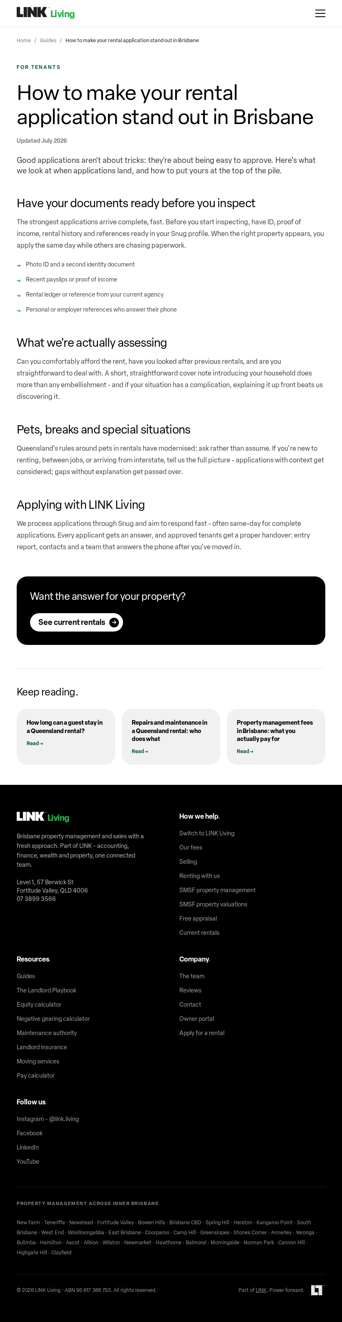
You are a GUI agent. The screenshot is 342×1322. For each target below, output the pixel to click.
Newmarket (137, 1243)
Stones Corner (250, 1233)
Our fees (190, 847)
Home (24, 40)
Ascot (73, 1243)
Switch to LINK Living (206, 833)
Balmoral (196, 1243)
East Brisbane (124, 1233)
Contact (190, 1004)
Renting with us (199, 876)
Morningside (225, 1243)
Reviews (190, 990)
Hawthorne (168, 1243)
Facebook (30, 1133)
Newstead (81, 1223)
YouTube (28, 1161)
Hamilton (51, 1243)
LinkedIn (28, 1147)
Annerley (281, 1233)
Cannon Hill (291, 1243)
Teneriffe (54, 1223)
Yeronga (305, 1233)
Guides (48, 40)
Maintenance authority (47, 1033)
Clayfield (61, 1253)
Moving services (38, 1061)
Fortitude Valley (115, 1223)
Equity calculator (39, 1004)
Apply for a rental (201, 1033)
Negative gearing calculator (53, 1019)
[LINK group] (318, 1290)
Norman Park (259, 1243)
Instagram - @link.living (48, 1119)
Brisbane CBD (185, 1223)
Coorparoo (157, 1233)
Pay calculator (36, 1075)
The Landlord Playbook (46, 990)
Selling (188, 861)
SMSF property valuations (213, 904)
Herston (243, 1223)
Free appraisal (198, 918)
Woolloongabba (86, 1233)
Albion (91, 1243)
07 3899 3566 (36, 899)
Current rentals (199, 932)
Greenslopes (214, 1233)
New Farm (28, 1223)
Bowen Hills (151, 1223)
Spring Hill (217, 1223)
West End (52, 1233)
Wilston (111, 1243)
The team (191, 976)
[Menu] (320, 13)
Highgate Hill (32, 1253)
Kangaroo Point (274, 1223)
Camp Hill (185, 1233)
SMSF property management (217, 890)
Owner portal (196, 1019)
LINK (261, 1290)
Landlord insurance (42, 1047)
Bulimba (26, 1243)
